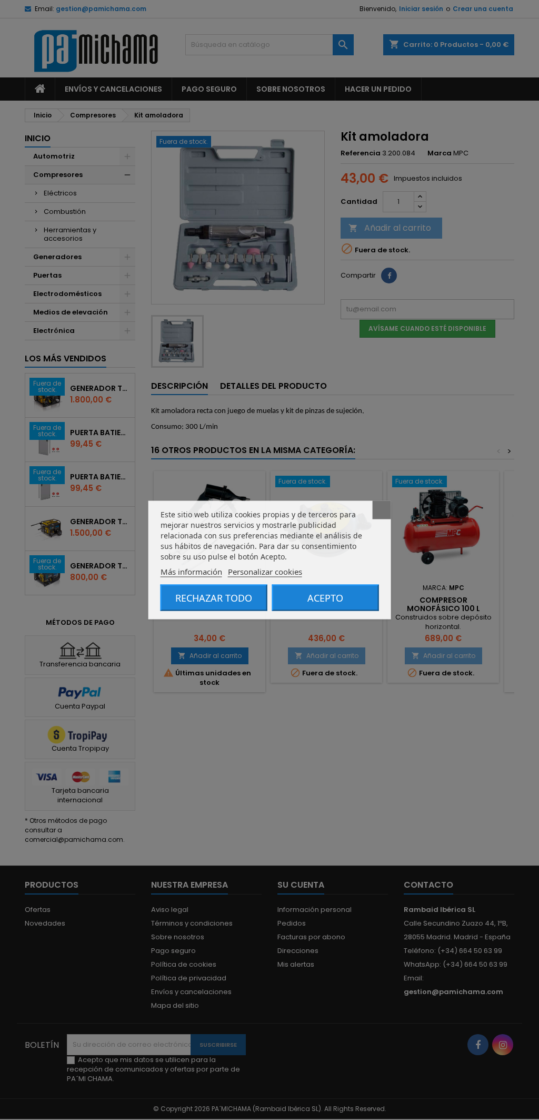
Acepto (325, 598)
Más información (191, 571)
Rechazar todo (213, 598)
